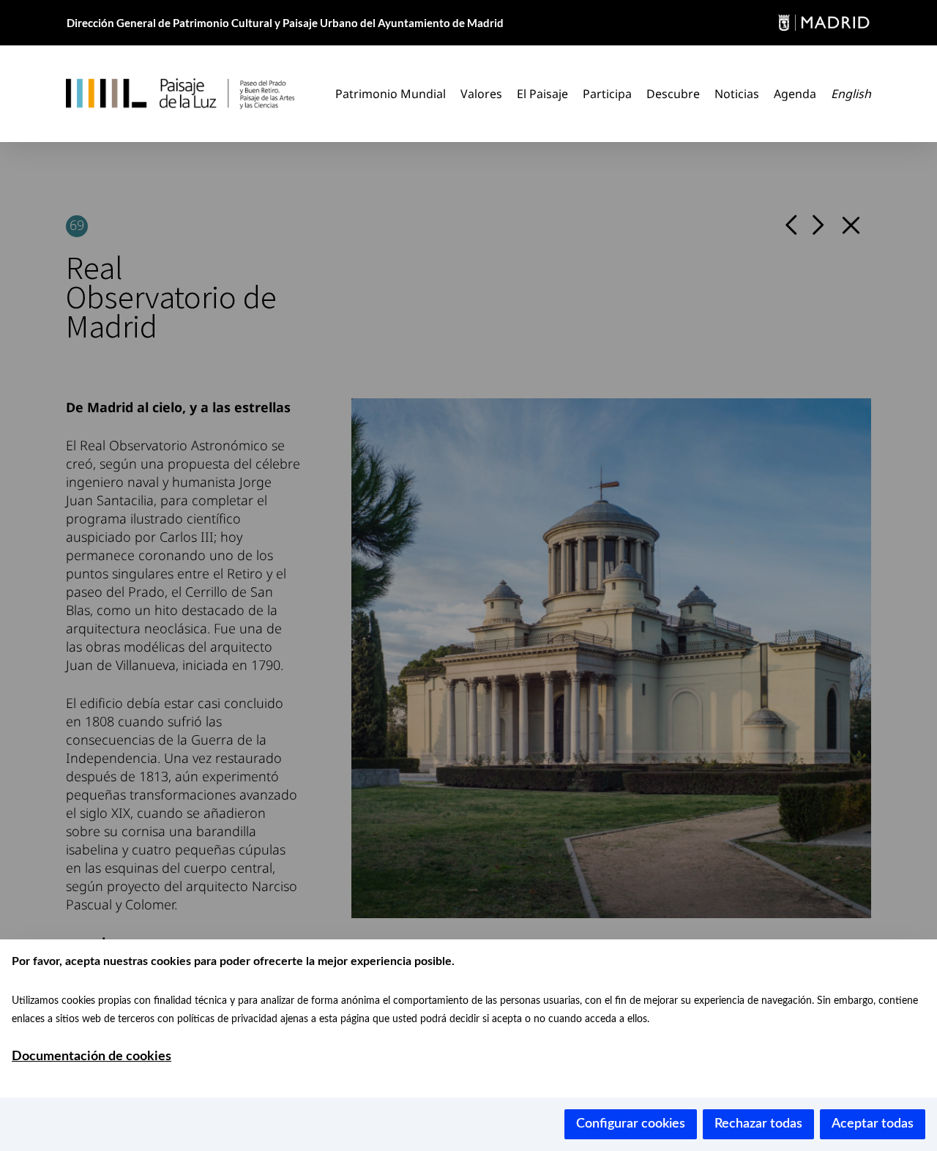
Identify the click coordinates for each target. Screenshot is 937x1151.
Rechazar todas (758, 1123)
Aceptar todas (873, 1123)
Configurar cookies (630, 1123)
